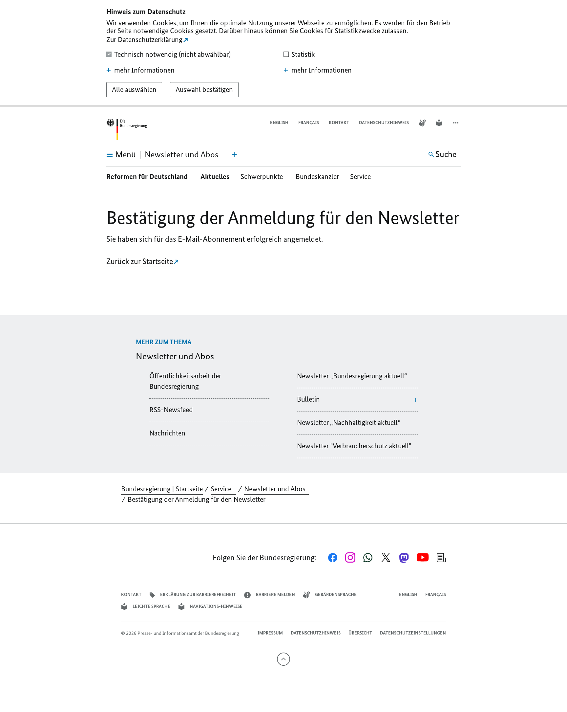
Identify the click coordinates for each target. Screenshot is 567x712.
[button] (456, 123)
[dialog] (283, 53)
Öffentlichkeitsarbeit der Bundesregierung (185, 381)
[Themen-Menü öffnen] (234, 154)
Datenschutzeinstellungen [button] (413, 633)
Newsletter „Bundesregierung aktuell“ (352, 375)
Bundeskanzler (317, 176)
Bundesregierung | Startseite (162, 488)
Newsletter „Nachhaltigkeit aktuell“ (349, 422)
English (279, 122)
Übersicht (360, 633)
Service (363, 176)
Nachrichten (167, 433)
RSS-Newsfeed (171, 409)
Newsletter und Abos (276, 488)
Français (308, 122)
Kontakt (339, 122)
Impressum (270, 633)
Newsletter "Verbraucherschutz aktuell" (354, 445)
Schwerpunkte (262, 176)
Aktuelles (214, 176)
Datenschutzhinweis (384, 122)
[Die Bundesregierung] (126, 129)
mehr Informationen (144, 70)
